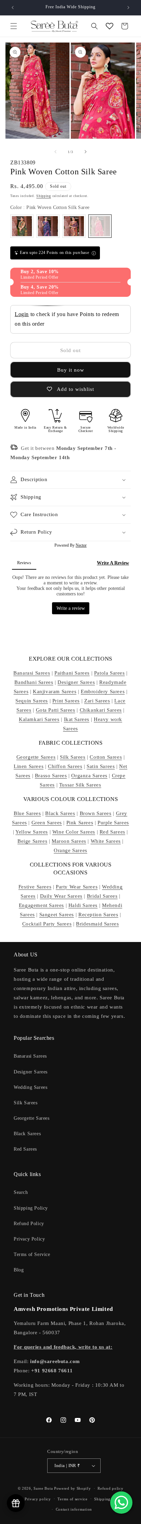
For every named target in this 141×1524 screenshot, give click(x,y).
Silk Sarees (73, 757)
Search (21, 1192)
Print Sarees (66, 700)
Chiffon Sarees (65, 766)
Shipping (43, 196)
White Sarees (106, 841)
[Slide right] (85, 151)
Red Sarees (112, 832)
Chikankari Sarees (101, 710)
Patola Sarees (109, 673)
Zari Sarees (97, 700)
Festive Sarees (34, 886)
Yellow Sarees (31, 832)
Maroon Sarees (69, 841)
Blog (19, 1269)
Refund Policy (29, 1223)
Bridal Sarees (102, 896)
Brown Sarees (96, 813)
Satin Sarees (101, 766)
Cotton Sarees (106, 757)
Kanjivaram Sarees (54, 691)
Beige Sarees (32, 841)
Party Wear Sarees (77, 886)
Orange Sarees (70, 850)
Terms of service (72, 1499)
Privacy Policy (29, 1239)
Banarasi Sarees (31, 673)
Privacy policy (38, 1499)
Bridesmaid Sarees (97, 924)
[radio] (22, 226)
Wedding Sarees (30, 1087)
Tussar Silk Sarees (80, 785)
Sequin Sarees (31, 700)
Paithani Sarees (72, 673)
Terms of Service (32, 1254)
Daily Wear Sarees (61, 896)
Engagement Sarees (41, 905)
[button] (13, 26)
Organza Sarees (89, 775)
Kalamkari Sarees (39, 719)
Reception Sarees (98, 914)
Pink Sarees (79, 822)
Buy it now (70, 370)
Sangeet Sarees (56, 914)
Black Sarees (60, 813)
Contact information (74, 1509)
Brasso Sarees (51, 775)
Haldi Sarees (83, 905)
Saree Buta (43, 1488)
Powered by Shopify (72, 1488)
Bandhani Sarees (33, 682)
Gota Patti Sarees (55, 710)
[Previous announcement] (12, 7)
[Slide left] (55, 151)
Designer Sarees (76, 682)
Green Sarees (46, 822)
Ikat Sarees (77, 719)
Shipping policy (108, 1499)
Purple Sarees (113, 822)
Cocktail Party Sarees (47, 924)
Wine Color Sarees (73, 832)
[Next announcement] (128, 7)
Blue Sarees (27, 813)
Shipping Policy (31, 1208)
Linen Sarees (28, 766)
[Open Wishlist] (109, 26)
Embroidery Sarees (103, 691)
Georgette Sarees (36, 757)
